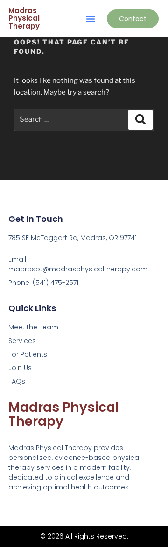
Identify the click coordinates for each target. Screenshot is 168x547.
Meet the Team (33, 327)
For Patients (27, 354)
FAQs (16, 381)
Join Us (20, 367)
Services (22, 340)
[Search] (140, 120)
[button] (91, 19)
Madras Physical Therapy (24, 18)
